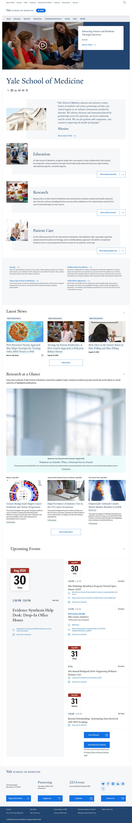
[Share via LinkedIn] (15, 90)
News (75, 19)
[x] (103, 789)
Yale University (34, 813)
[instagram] (113, 784)
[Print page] (27, 90)
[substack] (123, 784)
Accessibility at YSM (60, 809)
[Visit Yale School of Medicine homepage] (23, 772)
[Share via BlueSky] (19, 90)
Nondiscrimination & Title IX (86, 809)
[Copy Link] (124, 313)
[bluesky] (103, 784)
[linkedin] (118, 784)
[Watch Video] (42, 45)
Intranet (8, 809)
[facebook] (108, 784)
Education (17, 19)
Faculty (67, 19)
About (8, 19)
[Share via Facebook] (12, 90)
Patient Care (37, 19)
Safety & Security (107, 809)
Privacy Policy (90, 752)
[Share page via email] (23, 90)
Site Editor (33, 809)
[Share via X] (8, 90)
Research (27, 19)
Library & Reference (60, 813)
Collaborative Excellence (53, 19)
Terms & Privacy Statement (14, 813)
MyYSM (82, 19)
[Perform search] (124, 2)
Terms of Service (103, 752)
